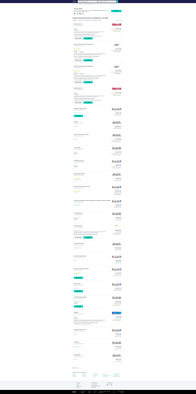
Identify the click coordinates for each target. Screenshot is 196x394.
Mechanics (84, 375)
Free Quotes (116, 10)
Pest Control (85, 376)
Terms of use (95, 392)
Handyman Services (116, 376)
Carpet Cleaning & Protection (79, 25)
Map (75, 20)
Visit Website (88, 38)
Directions (75, 217)
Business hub (94, 387)
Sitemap (77, 387)
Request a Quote (78, 38)
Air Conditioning (115, 375)
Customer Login (79, 386)
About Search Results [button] (119, 20)
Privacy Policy (89, 392)
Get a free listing (94, 384)
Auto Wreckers (105, 376)
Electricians (74, 375)
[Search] (117, 1)
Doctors (94, 376)
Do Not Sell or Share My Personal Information (104, 392)
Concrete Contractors (106, 375)
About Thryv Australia (83, 392)
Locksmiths (74, 376)
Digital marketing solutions (96, 386)
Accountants (95, 375)
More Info (75, 28)
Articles (77, 384)
